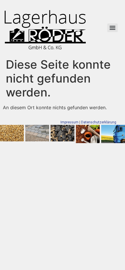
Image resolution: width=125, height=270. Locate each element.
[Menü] (112, 27)
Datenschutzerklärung (98, 122)
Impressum (69, 122)
